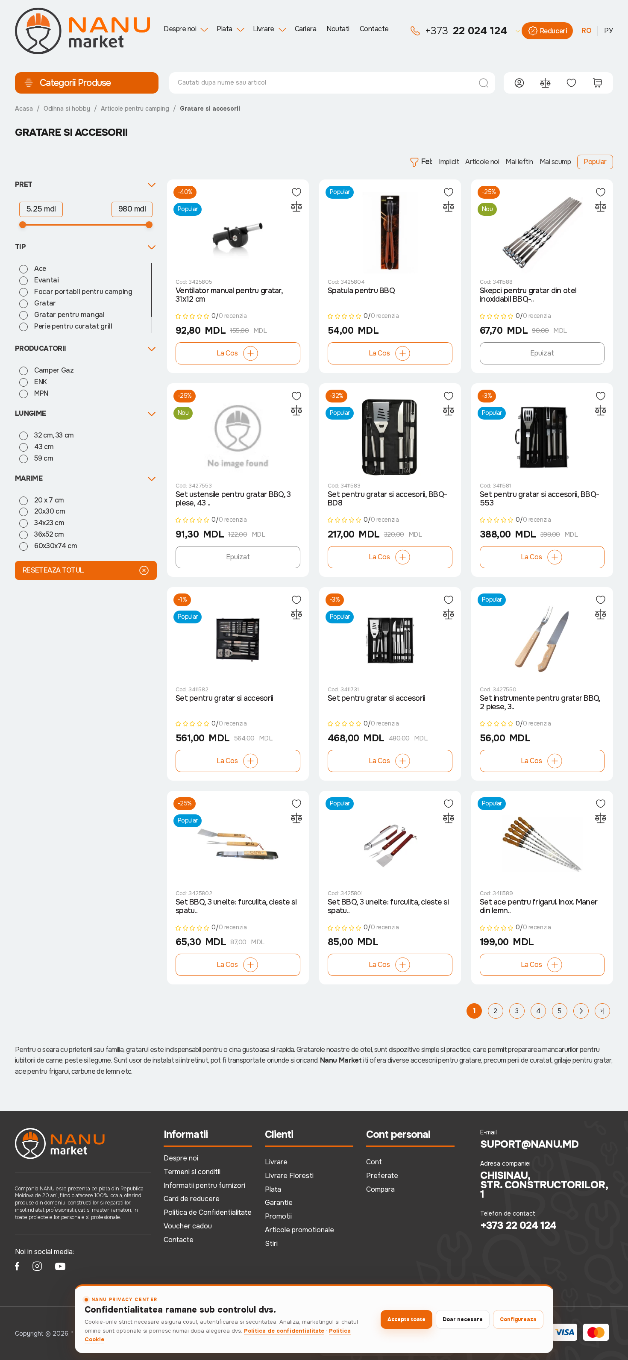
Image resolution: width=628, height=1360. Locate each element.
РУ (608, 30)
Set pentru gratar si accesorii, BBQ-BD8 (387, 499)
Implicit (449, 161)
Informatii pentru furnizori (204, 1185)
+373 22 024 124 (518, 1225)
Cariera (306, 28)
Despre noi (180, 28)
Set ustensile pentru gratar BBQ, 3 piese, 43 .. (233, 499)
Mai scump (555, 161)
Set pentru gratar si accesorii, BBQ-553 (539, 499)
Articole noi (482, 161)
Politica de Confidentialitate (208, 1212)
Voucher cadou (188, 1226)
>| (602, 1011)
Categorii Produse (75, 83)
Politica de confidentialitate (284, 1330)
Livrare (263, 28)
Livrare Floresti (289, 1175)
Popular (595, 161)
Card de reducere (192, 1198)
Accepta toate (406, 1319)
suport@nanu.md (529, 1144)
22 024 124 (466, 30)
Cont (374, 1161)
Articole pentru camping (135, 108)
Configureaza (518, 1319)
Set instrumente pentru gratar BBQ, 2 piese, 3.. (540, 702)
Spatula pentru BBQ (361, 290)
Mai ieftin (519, 161)
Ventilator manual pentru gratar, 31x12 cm (229, 295)
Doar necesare (463, 1319)
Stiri (271, 1243)
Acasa (24, 108)
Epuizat (542, 353)
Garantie (279, 1202)
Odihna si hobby (67, 108)
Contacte (374, 28)
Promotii (278, 1216)
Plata (224, 28)
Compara (380, 1189)
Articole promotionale (299, 1229)
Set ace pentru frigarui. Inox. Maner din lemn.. (538, 906)
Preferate (382, 1175)
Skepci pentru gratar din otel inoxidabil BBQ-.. (528, 295)
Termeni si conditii (192, 1171)
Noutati (337, 28)
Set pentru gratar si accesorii (224, 698)
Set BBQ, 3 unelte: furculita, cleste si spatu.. (236, 906)
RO (586, 30)
